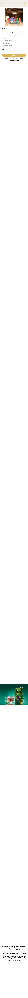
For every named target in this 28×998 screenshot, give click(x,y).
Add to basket (14, 55)
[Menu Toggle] (1, 3)
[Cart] (25, 3)
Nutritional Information (14, 60)
